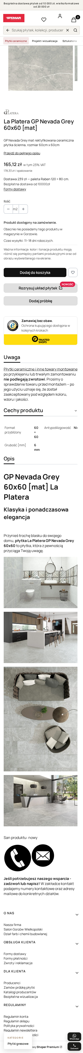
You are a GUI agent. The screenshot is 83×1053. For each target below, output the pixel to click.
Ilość (7, 201)
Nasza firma (12, 924)
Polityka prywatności (19, 1025)
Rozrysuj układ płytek (38, 288)
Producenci (12, 983)
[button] (75, 30)
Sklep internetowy (36, 1047)
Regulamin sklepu (16, 1021)
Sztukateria (69, 41)
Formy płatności (15, 958)
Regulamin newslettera (20, 1030)
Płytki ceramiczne (16, 41)
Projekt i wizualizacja (44, 41)
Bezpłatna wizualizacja (21, 996)
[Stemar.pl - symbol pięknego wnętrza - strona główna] (13, 18)
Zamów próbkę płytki (19, 987)
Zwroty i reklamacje (18, 963)
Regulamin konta (16, 1016)
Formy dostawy (15, 189)
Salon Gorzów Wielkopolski (23, 929)
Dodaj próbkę (40, 300)
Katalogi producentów (20, 992)
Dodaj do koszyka (35, 272)
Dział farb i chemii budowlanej (25, 934)
